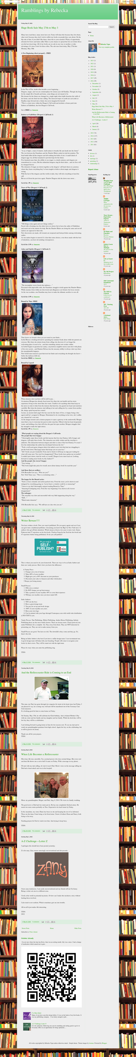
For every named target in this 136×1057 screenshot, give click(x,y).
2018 (92, 75)
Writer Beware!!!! (30, 520)
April (94, 123)
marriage (92, 158)
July (93, 98)
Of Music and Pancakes (108, 232)
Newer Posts (25, 928)
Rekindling (107, 273)
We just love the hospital (108, 250)
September (95, 92)
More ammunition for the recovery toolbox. (108, 205)
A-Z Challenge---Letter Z (34, 841)
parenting (93, 161)
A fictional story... (107, 316)
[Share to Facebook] (53, 510)
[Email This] (47, 510)
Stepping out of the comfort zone (108, 263)
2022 (92, 63)
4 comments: (36, 922)
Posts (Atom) (34, 932)
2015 (92, 133)
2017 (92, 78)
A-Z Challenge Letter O (39, 1024)
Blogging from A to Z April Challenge (108, 182)
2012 (92, 142)
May (93, 104)
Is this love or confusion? (107, 296)
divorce (92, 153)
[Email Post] (43, 510)
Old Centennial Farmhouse (109, 282)
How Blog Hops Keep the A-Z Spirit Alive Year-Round (108, 188)
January (94, 129)
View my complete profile (106, 47)
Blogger (104, 1043)
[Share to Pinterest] (55, 510)
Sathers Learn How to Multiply (108, 246)
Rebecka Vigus (105, 44)
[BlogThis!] (49, 510)
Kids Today (107, 319)
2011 (92, 145)
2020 (92, 69)
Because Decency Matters (108, 236)
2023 (92, 60)
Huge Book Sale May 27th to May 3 (39, 27)
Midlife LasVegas (107, 200)
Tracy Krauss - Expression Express (108, 217)
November (95, 86)
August (94, 95)
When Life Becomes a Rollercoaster (40, 754)
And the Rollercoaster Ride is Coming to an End (46, 672)
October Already (27, 938)
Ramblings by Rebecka (44, 10)
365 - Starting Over (108, 305)
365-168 (106, 308)
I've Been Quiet (36, 1013)
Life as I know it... (108, 260)
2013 (92, 139)
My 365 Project (109, 271)
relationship (93, 164)
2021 (92, 66)
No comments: (36, 510)
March (94, 126)
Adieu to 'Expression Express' (107, 222)
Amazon (35, 110)
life (91, 156)
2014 (92, 136)
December (95, 83)
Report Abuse (93, 169)
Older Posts (77, 928)
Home (52, 928)
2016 (92, 81)
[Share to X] (51, 510)
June (93, 101)
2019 (92, 72)
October (95, 89)
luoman (91, 1043)
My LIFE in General (107, 292)
